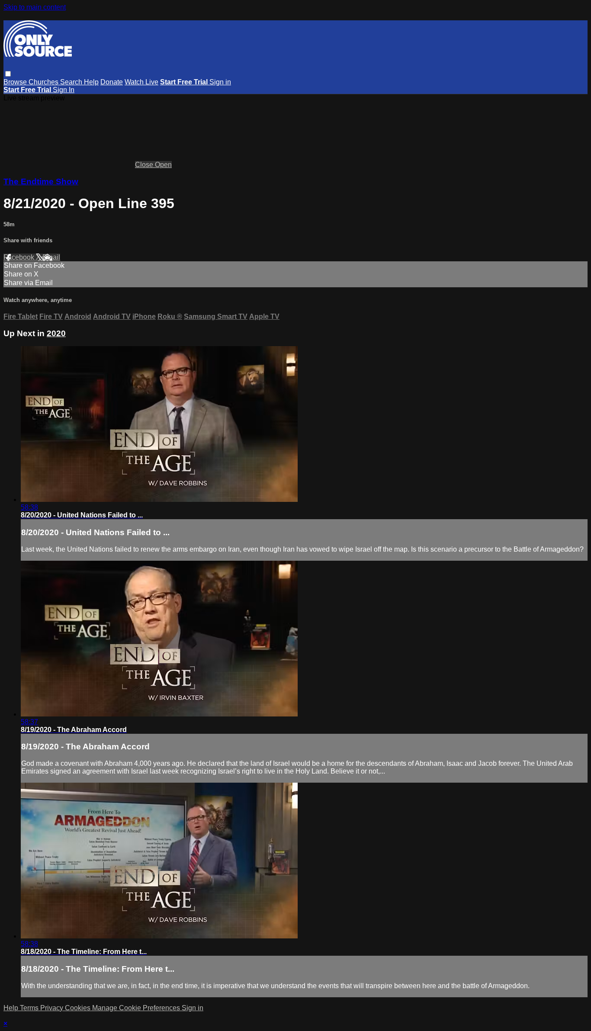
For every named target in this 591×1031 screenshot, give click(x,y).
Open (163, 164)
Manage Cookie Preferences (137, 1008)
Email (51, 257)
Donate (111, 82)
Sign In (63, 89)
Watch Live (141, 82)
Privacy (52, 1008)
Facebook (19, 257)
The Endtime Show (40, 181)
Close (145, 164)
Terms (30, 1008)
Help (91, 82)
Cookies (78, 1008)
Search (72, 82)
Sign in (220, 82)
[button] (8, 74)
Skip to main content (34, 7)
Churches (44, 82)
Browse (16, 82)
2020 (56, 333)
